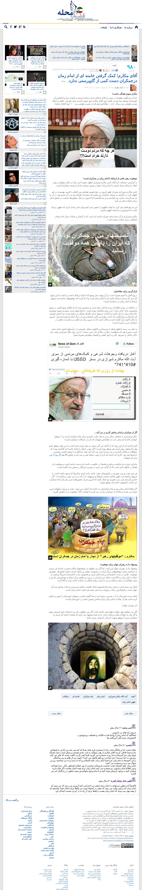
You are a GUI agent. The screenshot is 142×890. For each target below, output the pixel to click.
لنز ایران (49, 877)
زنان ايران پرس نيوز (94, 873)
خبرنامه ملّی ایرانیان (127, 875)
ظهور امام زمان (128, 702)
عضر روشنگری (63, 879)
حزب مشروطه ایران (77, 871)
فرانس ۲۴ (130, 883)
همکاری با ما (115, 27)
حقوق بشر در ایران (94, 871)
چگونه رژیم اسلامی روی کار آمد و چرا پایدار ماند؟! (34, 182)
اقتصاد (51, 813)
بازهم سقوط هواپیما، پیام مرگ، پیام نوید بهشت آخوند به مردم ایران (34, 105)
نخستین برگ (136, 26)
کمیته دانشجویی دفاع (94, 877)
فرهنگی (113, 813)
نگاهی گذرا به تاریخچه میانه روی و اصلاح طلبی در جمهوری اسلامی (34, 172)
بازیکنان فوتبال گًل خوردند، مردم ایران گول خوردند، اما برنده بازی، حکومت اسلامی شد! (33, 177)
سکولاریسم (27, 836)
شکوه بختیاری (13, 168)
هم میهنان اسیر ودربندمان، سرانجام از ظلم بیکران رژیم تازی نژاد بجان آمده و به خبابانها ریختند (15, 87)
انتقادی (51, 818)
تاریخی (51, 830)
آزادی (110, 818)
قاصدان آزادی (47, 875)
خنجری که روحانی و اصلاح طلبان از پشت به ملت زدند (33, 137)
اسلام (30, 813)
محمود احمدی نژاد (25, 830)
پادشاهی (50, 825)
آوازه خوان (101, 820)
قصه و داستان (48, 848)
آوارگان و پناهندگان (47, 811)
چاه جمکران (88, 696)
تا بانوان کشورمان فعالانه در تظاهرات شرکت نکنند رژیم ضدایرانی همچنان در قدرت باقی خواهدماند (37, 87)
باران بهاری (118, 87)
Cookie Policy (107, 836)
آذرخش (65, 869)
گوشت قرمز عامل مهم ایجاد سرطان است (33, 198)
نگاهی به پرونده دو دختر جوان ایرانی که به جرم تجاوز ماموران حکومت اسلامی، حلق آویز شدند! (33, 164)
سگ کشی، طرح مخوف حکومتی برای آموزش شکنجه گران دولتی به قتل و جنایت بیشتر (33, 155)
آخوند (133, 696)
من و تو (49, 879)
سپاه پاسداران (26, 811)
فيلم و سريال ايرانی (45, 873)
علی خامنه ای (27, 839)
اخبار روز (130, 869)
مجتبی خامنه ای (26, 834)
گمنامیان (65, 887)
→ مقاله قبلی (130, 713)
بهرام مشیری (47, 869)
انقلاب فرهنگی (26, 818)
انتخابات (51, 816)
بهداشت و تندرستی (46, 820)
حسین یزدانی (64, 875)
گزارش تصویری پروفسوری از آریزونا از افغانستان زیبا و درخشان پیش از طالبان (34, 190)
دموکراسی (127, 818)
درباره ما (128, 27)
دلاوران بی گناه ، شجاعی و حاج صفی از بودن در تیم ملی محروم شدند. (34, 141)
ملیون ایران (80, 875)
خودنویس (130, 877)
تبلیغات (104, 27)
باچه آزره (65, 873)
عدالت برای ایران (95, 875)
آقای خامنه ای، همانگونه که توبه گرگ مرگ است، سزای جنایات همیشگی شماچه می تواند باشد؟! (37, 62)
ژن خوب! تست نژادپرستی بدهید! (36, 145)
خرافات (66, 696)
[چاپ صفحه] (100, 70)
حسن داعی (48, 871)
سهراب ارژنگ (13, 114)
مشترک (18, 26)
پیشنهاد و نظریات (47, 827)
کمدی (52, 853)
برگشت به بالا (12, 800)
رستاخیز (65, 877)
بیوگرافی (50, 823)
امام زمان (101, 696)
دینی (52, 836)
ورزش (51, 857)
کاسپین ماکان (13, 186)
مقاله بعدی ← (55, 713)
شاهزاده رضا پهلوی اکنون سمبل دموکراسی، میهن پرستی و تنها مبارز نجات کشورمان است (15, 61)
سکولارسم (118, 818)
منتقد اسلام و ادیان (62, 889)
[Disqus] (92, 757)
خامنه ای (76, 696)
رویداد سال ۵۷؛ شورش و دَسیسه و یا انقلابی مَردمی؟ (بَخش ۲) (33, 128)
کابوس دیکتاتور (63, 881)
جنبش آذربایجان (128, 873)
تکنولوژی (50, 832)
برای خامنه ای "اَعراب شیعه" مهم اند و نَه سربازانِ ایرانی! (33, 123)
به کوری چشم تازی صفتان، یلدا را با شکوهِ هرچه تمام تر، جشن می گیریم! (33, 119)
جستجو (5, 26)
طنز (52, 843)
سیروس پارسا (13, 132)
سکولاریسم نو (129, 881)
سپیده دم (130, 879)
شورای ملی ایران (78, 873)
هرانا (99, 879)
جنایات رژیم (49, 834)
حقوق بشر (97, 869)
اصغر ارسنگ (64, 871)
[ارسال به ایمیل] (97, 70)
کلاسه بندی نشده (47, 850)
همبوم (115, 873)
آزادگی (115, 869)
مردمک (131, 885)
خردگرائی (28, 816)
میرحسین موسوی (25, 825)
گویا (116, 871)
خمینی (29, 832)
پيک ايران (130, 871)
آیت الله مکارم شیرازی (117, 696)
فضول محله (71, 10)
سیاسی (121, 813)
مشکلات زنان (49, 855)
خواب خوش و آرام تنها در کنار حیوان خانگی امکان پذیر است (33, 195)
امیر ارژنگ (13, 203)
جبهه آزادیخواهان (79, 869)
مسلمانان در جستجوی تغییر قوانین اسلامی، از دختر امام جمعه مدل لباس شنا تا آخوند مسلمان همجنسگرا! (33, 160)
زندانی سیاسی (48, 839)
